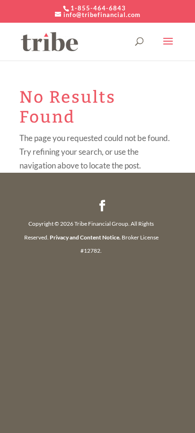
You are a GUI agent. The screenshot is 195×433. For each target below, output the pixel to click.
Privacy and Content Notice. (85, 237)
